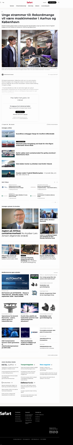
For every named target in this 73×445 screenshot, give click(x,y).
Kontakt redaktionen (39, 414)
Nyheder (12, 5)
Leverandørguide (45, 5)
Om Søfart (37, 421)
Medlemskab (17, 416)
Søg (3, 2)
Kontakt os (37, 416)
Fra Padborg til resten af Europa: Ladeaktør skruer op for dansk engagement (28, 373)
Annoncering (17, 418)
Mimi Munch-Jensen (9, 74)
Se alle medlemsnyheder (53, 355)
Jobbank (37, 5)
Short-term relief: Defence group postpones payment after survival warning (28, 387)
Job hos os (37, 418)
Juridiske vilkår (28, 418)
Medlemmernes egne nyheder (11, 272)
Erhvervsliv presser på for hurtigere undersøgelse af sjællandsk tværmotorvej (29, 378)
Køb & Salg (30, 5)
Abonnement (17, 414)
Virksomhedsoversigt (21, 5)
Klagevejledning (28, 420)
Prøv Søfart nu (20, 111)
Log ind (25, 114)
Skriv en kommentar (53, 124)
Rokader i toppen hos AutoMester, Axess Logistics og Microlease (46, 369)
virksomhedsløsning (24, 118)
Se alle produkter (18, 421)
